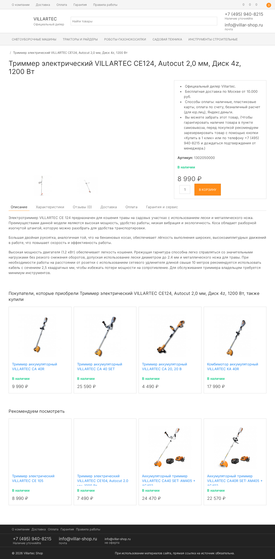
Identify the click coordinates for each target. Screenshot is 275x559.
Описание (19, 207)
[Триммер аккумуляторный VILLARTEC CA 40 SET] (105, 335)
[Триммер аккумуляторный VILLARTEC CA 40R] (39, 335)
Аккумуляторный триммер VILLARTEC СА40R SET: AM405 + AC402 (235, 481)
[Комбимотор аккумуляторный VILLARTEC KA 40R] (235, 335)
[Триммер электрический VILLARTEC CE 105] (40, 447)
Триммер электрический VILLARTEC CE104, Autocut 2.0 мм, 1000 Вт (102, 481)
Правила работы (105, 4)
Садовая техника (167, 39)
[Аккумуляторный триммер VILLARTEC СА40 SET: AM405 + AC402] (169, 447)
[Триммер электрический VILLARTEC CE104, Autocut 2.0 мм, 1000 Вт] (105, 447)
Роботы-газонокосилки (125, 39)
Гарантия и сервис (162, 207)
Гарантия (80, 4)
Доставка (43, 4)
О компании (20, 4)
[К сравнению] (255, 65)
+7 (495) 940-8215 (244, 14)
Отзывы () (82, 207)
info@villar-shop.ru (244, 25)
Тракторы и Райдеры (80, 39)
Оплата (62, 4)
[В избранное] (262, 65)
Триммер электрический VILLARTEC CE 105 (33, 478)
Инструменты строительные (213, 39)
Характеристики (50, 207)
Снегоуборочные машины (34, 39)
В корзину (207, 189)
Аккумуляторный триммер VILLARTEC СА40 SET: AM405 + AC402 (169, 481)
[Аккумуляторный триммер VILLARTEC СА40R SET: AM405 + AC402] (235, 447)
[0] (237, 4)
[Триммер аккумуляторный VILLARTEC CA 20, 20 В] (169, 335)
